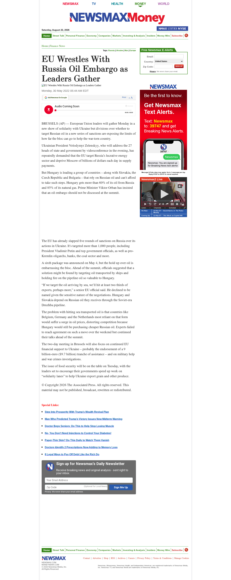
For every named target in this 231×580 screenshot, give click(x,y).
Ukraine (119, 50)
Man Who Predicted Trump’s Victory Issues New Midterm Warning (83, 419)
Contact (86, 558)
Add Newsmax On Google (57, 97)
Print (124, 97)
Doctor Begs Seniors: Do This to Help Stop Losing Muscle (79, 426)
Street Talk (58, 35)
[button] (186, 35)
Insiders (151, 35)
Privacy (48, 492)
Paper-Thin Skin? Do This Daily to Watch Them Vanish (77, 440)
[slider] (163, 204)
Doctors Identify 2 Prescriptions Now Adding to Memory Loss (81, 447)
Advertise (97, 558)
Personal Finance (75, 35)
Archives (121, 558)
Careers (131, 558)
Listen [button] (143, 208)
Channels (157, 208)
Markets (117, 35)
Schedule (172, 208)
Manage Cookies (181, 558)
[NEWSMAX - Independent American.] (117, 18)
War (126, 50)
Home (46, 35)
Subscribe (177, 35)
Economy (92, 35)
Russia (111, 50)
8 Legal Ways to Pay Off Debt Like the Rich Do (72, 454)
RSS (113, 558)
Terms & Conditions (162, 558)
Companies (105, 35)
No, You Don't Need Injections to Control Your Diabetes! (78, 433)
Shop (106, 558)
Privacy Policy (144, 558)
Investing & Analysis (134, 35)
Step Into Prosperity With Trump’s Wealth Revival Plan (77, 412)
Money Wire (163, 35)
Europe (132, 50)
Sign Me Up (121, 487)
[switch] (160, 204)
